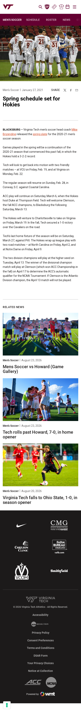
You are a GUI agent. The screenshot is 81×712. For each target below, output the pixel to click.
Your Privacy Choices (40, 663)
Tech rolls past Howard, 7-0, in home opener (38, 434)
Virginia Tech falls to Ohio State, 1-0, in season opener (40, 500)
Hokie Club (47, 7)
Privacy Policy (40, 632)
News (66, 19)
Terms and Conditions (40, 647)
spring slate (40, 134)
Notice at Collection (40, 670)
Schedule (33, 19)
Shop (61, 7)
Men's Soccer (11, 90)
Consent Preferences (40, 640)
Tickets (54, 7)
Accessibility (40, 614)
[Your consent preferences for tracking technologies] (7, 705)
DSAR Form (41, 655)
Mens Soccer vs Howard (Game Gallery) (33, 369)
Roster (51, 19)
